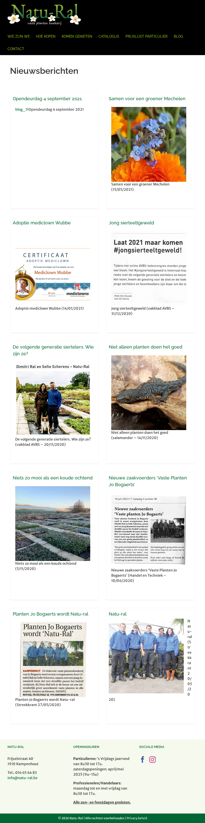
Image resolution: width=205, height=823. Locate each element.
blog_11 (21, 109)
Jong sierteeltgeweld (131, 222)
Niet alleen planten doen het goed (145, 347)
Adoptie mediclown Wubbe (42, 222)
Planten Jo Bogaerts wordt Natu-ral (50, 614)
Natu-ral (117, 614)
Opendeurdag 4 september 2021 (47, 98)
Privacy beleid (137, 818)
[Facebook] (142, 759)
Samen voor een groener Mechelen (147, 98)
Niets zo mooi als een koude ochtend (52, 477)
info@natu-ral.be (23, 778)
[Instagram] (152, 759)
